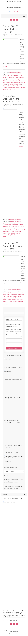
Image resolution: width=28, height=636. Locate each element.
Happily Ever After (12, 226)
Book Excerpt (13, 74)
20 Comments (8, 253)
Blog (10, 72)
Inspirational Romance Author (14, 84)
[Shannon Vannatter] (14, 11)
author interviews (14, 291)
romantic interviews (18, 301)
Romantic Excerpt (12, 86)
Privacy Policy (13, 633)
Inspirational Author (13, 229)
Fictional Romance (11, 79)
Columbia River (7, 224)
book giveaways (15, 75)
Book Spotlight (12, 223)
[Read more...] (10, 283)
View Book (8, 461)
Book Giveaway (7, 75)
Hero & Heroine (20, 80)
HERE (6, 616)
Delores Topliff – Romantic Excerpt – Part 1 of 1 (13, 29)
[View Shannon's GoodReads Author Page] (14, 373)
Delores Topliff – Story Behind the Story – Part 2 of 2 (12, 99)
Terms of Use (6, 633)
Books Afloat (11, 77)
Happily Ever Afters (11, 80)
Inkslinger (15, 82)
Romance (5, 86)
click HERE (12, 331)
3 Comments (8, 36)
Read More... (15, 488)
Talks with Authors (16, 72)
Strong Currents (12, 89)
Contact (23, 633)
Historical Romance (8, 82)
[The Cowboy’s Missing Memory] (14, 457)
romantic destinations (17, 231)
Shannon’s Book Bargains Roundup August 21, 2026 (12, 421)
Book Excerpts (20, 74)
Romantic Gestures (7, 301)
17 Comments (8, 105)
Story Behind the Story (13, 234)
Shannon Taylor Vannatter (14, 87)
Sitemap (18, 633)
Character (17, 77)
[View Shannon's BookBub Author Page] (14, 361)
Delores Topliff (14, 224)
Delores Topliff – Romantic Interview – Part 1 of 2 (13, 246)
